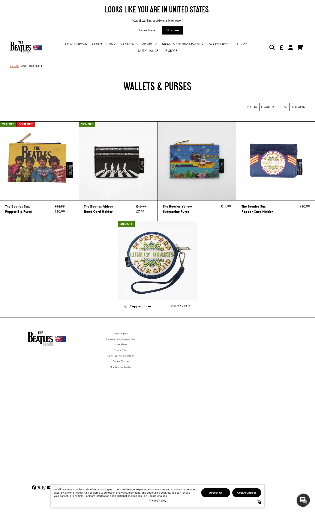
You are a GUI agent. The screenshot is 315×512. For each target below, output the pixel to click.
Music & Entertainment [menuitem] (181, 44)
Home (14, 66)
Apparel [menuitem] (148, 44)
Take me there (145, 30)
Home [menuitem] (242, 44)
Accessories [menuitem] (219, 44)
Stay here (172, 30)
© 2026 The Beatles (120, 367)
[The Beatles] (26, 47)
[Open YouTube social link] (49, 487)
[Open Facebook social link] (34, 487)
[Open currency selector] (281, 47)
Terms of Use (120, 344)
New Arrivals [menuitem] (76, 44)
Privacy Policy (121, 350)
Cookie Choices (121, 361)
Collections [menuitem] (102, 44)
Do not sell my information (120, 355)
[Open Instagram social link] (44, 487)
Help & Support (121, 333)
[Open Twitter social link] (39, 487)
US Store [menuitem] (170, 50)
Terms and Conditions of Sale (120, 339)
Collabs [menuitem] (127, 44)
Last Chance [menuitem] (148, 50)
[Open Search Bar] (272, 47)
